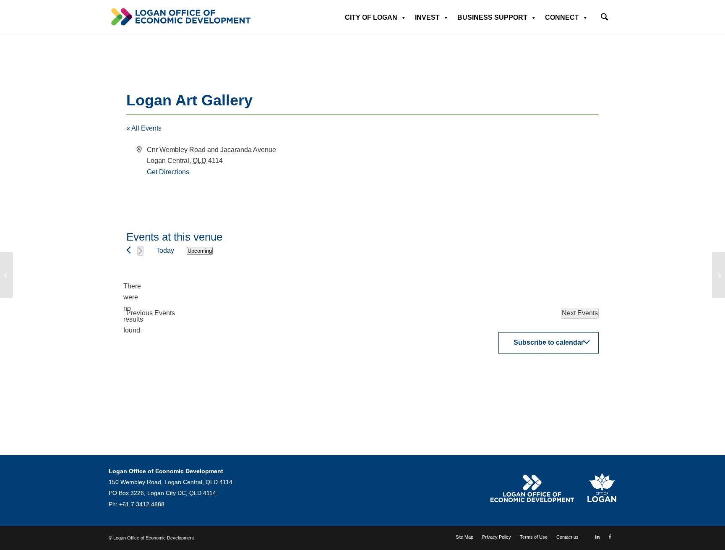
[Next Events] (140, 251)
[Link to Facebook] (610, 536)
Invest (427, 17)
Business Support (492, 17)
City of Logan (371, 17)
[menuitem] (604, 14)
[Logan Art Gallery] (6, 275)
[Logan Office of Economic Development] (180, 17)
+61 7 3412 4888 (141, 504)
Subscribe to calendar (549, 342)
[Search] (604, 18)
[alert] (133, 308)
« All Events (144, 128)
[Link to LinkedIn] (597, 536)
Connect (562, 17)
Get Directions (168, 171)
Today (165, 250)
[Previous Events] (128, 250)
